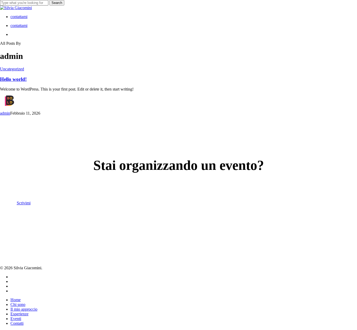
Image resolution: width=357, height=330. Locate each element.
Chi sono (17, 304)
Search (56, 3)
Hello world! (13, 79)
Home (15, 300)
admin (5, 113)
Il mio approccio (23, 309)
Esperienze (19, 314)
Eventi (15, 318)
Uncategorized (12, 69)
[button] (26, 203)
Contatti (17, 323)
